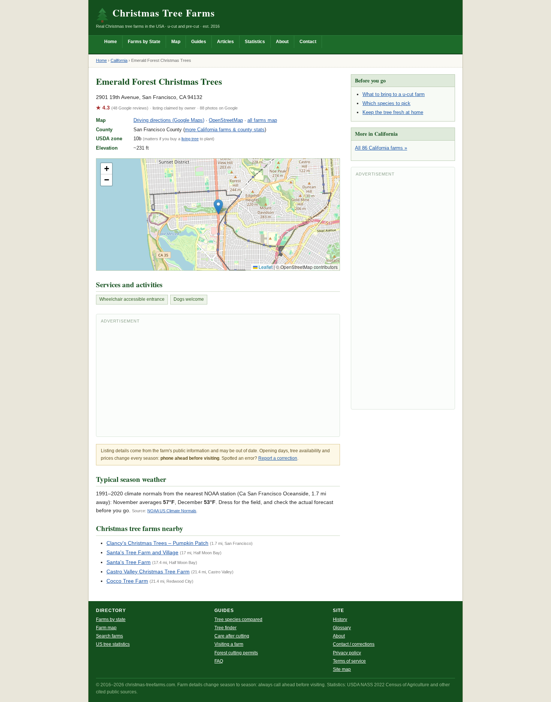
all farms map (262, 120)
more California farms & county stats (225, 129)
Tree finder (225, 627)
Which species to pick (386, 103)
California (119, 60)
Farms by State (144, 41)
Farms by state (111, 619)
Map (175, 41)
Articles (225, 41)
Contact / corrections (353, 644)
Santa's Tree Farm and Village (142, 552)
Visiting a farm (228, 644)
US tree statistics (113, 644)
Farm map (106, 627)
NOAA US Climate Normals (171, 510)
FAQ (218, 661)
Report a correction (277, 458)
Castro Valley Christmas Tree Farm (148, 571)
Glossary (342, 627)
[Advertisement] (218, 379)
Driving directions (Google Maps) (168, 120)
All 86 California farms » (381, 148)
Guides (198, 41)
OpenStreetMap (226, 120)
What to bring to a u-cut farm (393, 94)
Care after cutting (231, 636)
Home (110, 41)
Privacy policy (347, 653)
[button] (218, 206)
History (340, 619)
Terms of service (349, 661)
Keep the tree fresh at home (392, 112)
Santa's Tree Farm (128, 562)
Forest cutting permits (236, 653)
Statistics (255, 41)
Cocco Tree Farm (127, 581)
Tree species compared (238, 619)
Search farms (109, 636)
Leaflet (265, 267)
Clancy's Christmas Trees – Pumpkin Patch (157, 543)
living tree (190, 138)
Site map (342, 669)
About (282, 41)
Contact (307, 41)
